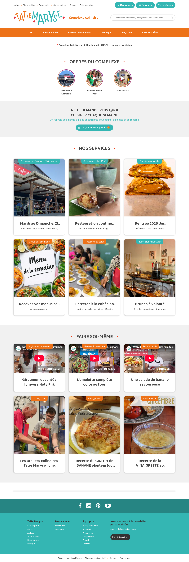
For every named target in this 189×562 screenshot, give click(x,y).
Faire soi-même (87, 5)
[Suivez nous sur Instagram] (88, 506)
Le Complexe (33, 526)
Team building (29, 5)
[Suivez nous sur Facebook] (80, 506)
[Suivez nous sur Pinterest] (98, 506)
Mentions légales (74, 558)
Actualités (87, 529)
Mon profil (59, 529)
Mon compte (126, 5)
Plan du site (125, 558)
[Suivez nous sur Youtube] (108, 506)
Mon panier (147, 5)
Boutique (31, 544)
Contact (73, 5)
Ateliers (17, 5)
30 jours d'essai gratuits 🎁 (96, 127)
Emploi (86, 540)
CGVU (60, 558)
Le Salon (31, 529)
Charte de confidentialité (95, 558)
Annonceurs (88, 533)
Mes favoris (167, 5)
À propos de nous (90, 526)
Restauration (44, 5)
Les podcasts (88, 536)
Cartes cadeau (59, 5)
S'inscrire (122, 537)
